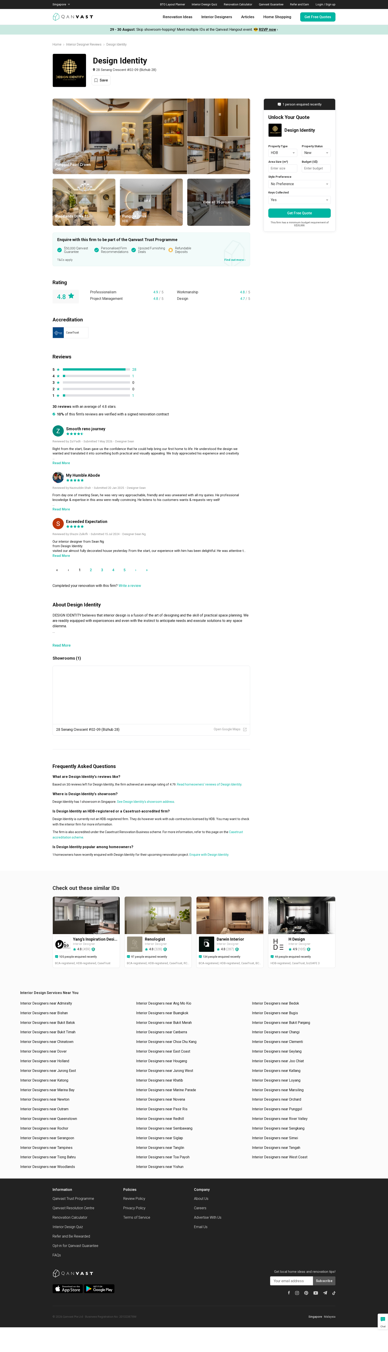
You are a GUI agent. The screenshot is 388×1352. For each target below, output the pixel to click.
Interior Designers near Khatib (159, 1080)
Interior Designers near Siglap (159, 1138)
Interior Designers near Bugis (275, 1013)
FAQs (57, 1255)
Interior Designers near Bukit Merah (164, 1023)
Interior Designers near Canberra (161, 1032)
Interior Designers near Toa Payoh (163, 1157)
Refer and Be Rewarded (71, 1236)
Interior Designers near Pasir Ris (161, 1109)
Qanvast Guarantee (271, 4)
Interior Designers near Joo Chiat (278, 1061)
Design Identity (116, 44)
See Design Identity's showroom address (145, 801)
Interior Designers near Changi (276, 1032)
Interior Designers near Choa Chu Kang (166, 1042)
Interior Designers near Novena (160, 1099)
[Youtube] (315, 1293)
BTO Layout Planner (172, 4)
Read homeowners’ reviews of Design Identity (208, 784)
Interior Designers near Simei (275, 1138)
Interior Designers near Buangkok (162, 1013)
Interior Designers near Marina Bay (47, 1090)
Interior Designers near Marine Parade (166, 1090)
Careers (200, 1208)
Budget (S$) (309, 161)
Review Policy (134, 1198)
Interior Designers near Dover (43, 1051)
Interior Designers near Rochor (44, 1128)
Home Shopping (277, 17)
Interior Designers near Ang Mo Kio (163, 1003)
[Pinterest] (306, 1293)
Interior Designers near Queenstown (48, 1119)
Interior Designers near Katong (44, 1080)
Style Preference (279, 176)
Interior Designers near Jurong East (48, 1071)
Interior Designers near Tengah (276, 1148)
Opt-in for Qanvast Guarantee (75, 1246)
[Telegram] (325, 1293)
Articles (247, 17)
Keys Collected (278, 192)
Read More (62, 645)
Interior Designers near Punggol (277, 1109)
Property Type (278, 146)
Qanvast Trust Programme (73, 1198)
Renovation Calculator (238, 4)
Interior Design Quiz (204, 4)
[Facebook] (289, 1292)
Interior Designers (216, 17)
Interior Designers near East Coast (163, 1051)
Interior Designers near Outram (44, 1109)
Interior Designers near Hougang (161, 1061)
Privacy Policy (134, 1208)
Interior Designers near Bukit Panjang (281, 1023)
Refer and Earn (299, 4)
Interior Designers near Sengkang (278, 1128)
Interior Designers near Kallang (276, 1071)
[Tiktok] (333, 1293)
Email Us (200, 1227)
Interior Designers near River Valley (280, 1119)
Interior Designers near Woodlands (47, 1167)
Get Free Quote (299, 213)
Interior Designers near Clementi (277, 1042)
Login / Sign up (325, 4)
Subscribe (324, 1281)
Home (57, 44)
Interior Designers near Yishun (159, 1167)
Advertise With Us (207, 1217)
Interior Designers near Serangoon (47, 1138)
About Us (201, 1198)
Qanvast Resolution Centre (73, 1208)
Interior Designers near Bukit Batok (47, 1023)
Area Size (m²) (278, 161)
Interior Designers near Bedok (275, 1003)
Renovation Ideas (177, 17)
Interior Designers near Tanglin (160, 1148)
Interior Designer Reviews (83, 44)
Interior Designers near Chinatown (46, 1042)
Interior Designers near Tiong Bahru (48, 1157)
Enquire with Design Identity (208, 854)
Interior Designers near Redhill (160, 1119)
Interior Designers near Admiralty (46, 1003)
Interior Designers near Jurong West (164, 1071)
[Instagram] (297, 1293)
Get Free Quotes (317, 17)
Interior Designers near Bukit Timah (47, 1032)
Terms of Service (136, 1217)
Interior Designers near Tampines (46, 1148)
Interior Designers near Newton (44, 1099)
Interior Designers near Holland (44, 1061)
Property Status (312, 146)
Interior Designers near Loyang (276, 1080)
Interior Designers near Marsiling (278, 1090)
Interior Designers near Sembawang (164, 1128)
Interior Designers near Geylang (277, 1051)
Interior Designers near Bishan (44, 1013)
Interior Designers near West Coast (279, 1157)
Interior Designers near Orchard (276, 1099)
